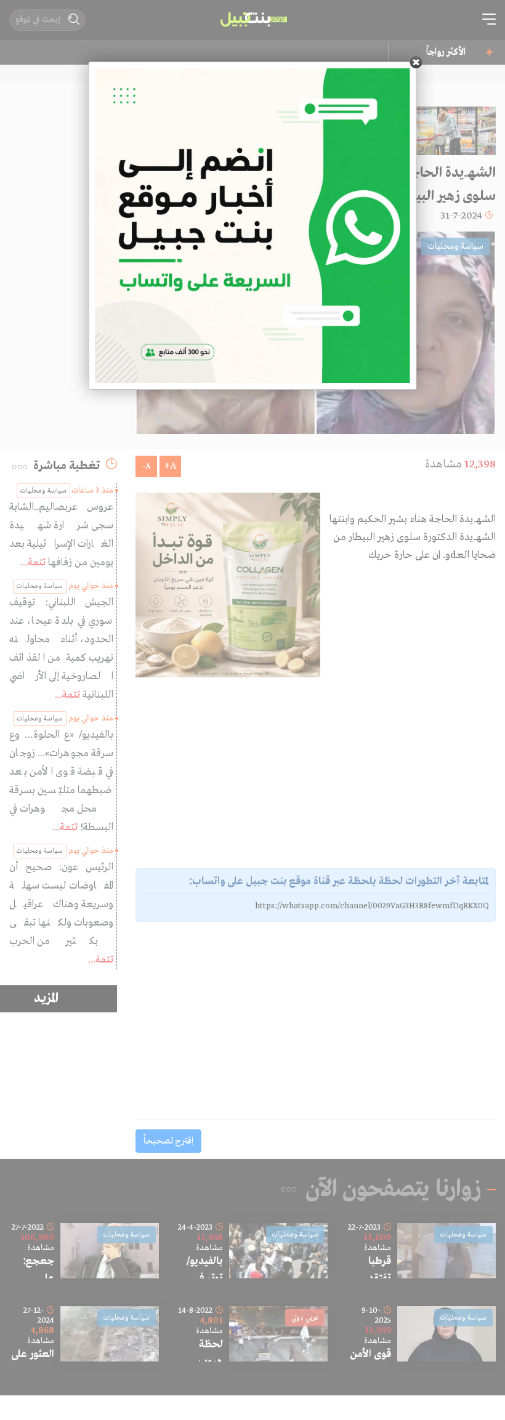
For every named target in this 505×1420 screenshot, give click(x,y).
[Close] (416, 62)
